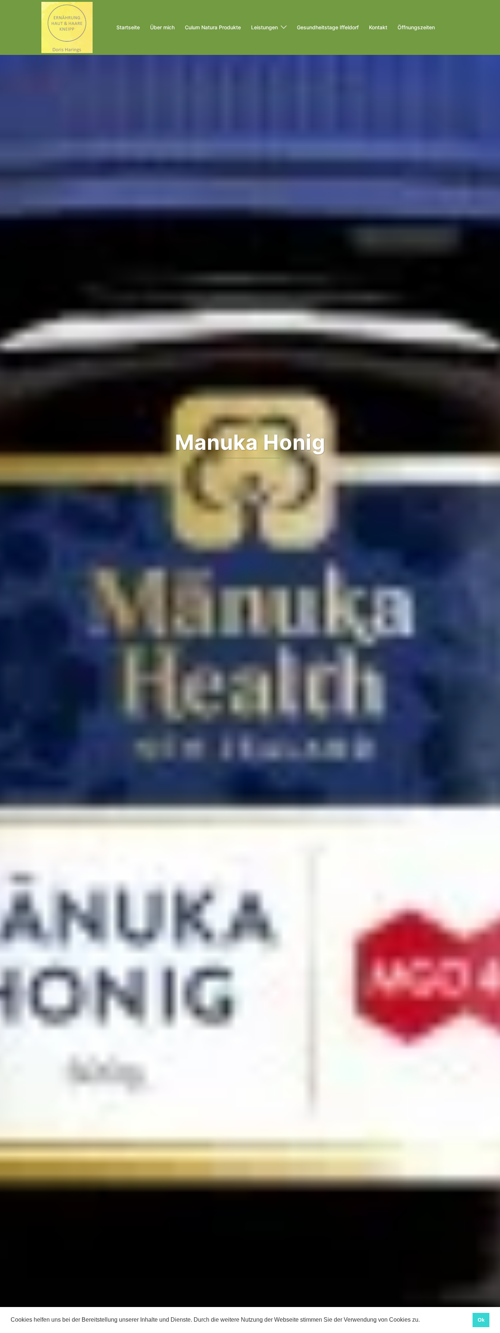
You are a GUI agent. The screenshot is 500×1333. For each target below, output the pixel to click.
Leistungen (264, 27)
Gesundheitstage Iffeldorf (328, 27)
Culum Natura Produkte (213, 27)
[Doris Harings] (67, 27)
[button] (422, 1320)
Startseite (128, 27)
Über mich (162, 27)
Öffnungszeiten (416, 27)
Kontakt (378, 27)
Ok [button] (481, 1320)
